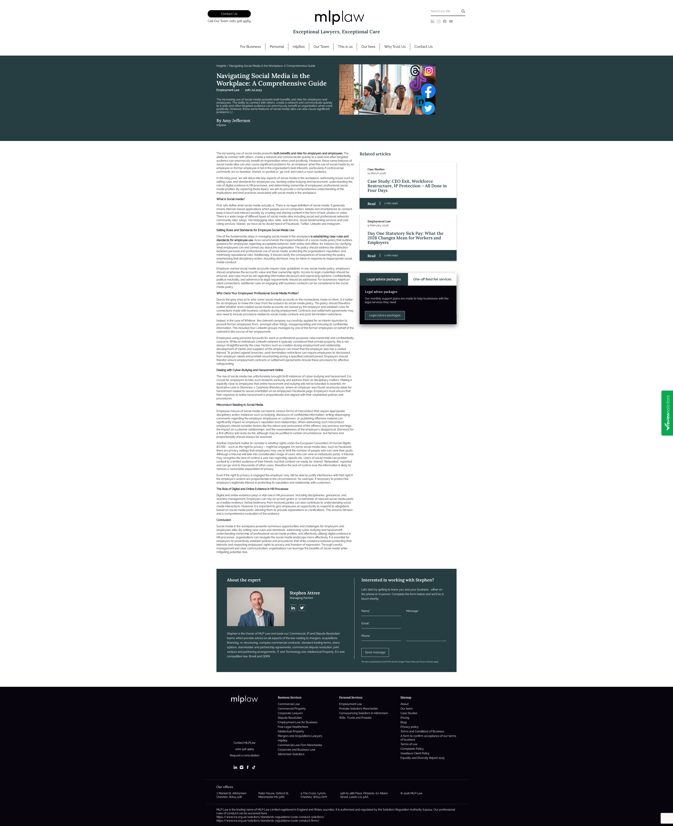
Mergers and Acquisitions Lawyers (300, 736)
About (404, 704)
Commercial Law (289, 704)
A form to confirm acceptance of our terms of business (428, 737)
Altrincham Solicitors (291, 754)
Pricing (404, 717)
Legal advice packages (385, 315)
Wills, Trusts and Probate (355, 717)
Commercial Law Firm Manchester (300, 745)
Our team (406, 708)
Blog (403, 722)
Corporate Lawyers (290, 713)
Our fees (368, 47)
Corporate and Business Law (296, 749)
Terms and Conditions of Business (422, 731)
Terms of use (408, 744)
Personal (277, 47)
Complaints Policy (412, 748)
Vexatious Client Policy (415, 753)
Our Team (321, 47)
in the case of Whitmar (241, 320)
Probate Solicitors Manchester (358, 708)
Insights (221, 66)
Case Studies (408, 713)
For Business (250, 47)
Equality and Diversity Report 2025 (422, 758)
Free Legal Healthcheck (293, 727)
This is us (345, 47)
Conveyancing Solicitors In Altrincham (363, 713)
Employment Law (350, 704)
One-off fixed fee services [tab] (432, 279)
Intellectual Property (291, 731)
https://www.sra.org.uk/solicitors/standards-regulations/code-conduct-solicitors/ (270, 817)
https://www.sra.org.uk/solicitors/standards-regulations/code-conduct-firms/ (267, 820)
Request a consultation (244, 755)
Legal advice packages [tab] (384, 279)
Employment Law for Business (297, 722)
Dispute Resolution (290, 717)
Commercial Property (292, 708)
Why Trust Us (395, 47)
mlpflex (299, 47)
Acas (257, 240)
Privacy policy (409, 727)
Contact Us (423, 47)
